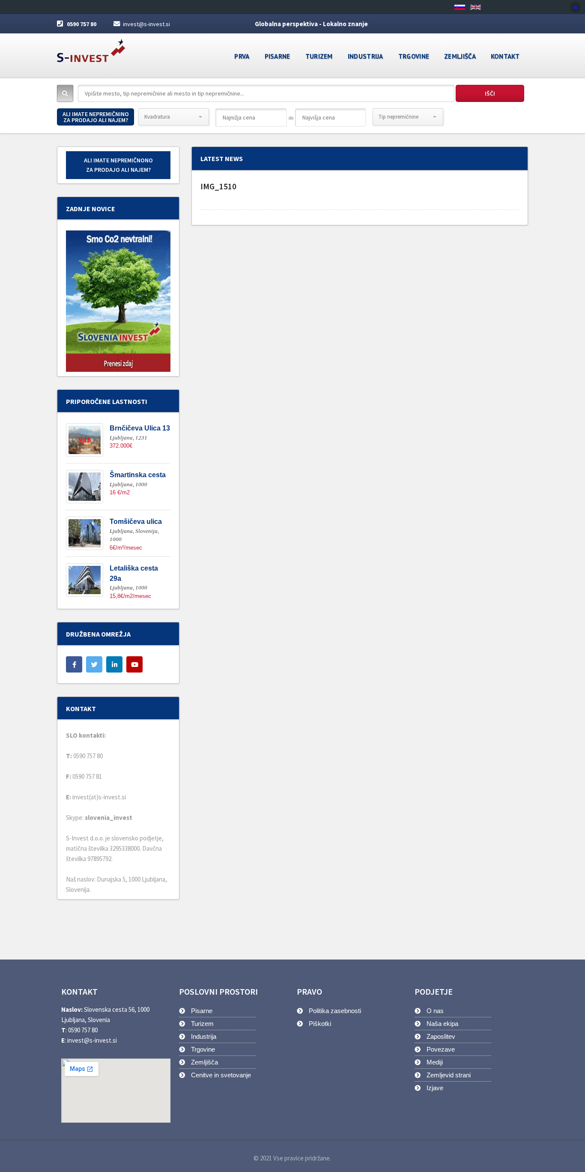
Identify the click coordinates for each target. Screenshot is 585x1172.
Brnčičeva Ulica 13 (140, 428)
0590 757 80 (81, 24)
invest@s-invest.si (146, 24)
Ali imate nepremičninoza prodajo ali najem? (96, 117)
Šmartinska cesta (138, 474)
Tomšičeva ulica (136, 521)
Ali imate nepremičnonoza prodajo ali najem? (118, 164)
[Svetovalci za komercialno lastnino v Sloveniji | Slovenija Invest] (91, 47)
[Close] (575, 7)
